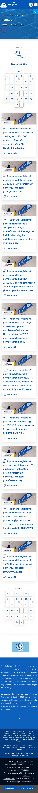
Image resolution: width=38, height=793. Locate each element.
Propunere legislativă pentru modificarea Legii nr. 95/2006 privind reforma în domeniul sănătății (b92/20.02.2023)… (19, 564)
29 (31, 99)
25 (12, 99)
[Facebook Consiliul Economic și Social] (18, 717)
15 (21, 88)
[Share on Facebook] (4, 30)
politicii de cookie (24, 781)
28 (26, 99)
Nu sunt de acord (26, 788)
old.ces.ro (19, 750)
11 (30, 82)
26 (17, 99)
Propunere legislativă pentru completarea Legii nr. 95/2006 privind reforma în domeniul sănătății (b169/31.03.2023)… (18, 425)
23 (31, 93)
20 (17, 93)
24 (7, 99)
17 (30, 88)
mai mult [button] (11, 153)
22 (26, 93)
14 (17, 88)
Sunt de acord (10, 788)
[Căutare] (31, 5)
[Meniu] (36, 4)
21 (21, 93)
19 (12, 93)
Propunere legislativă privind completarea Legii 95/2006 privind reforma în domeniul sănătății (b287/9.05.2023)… (18, 184)
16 (26, 88)
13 (12, 88)
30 (17, 105)
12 (7, 88)
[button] (35, 11)
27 (21, 99)
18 (7, 93)
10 (26, 82)
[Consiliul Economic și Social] (3, 4)
